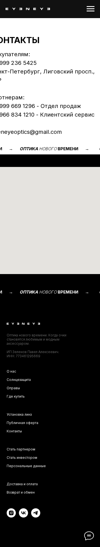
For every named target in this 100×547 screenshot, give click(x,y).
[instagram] (11, 516)
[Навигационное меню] (90, 9)
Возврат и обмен (21, 492)
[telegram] (35, 516)
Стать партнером (21, 449)
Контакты (14, 431)
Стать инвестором (22, 457)
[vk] (23, 516)
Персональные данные (26, 466)
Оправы (13, 388)
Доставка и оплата (22, 484)
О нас (11, 371)
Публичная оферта (22, 423)
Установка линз (19, 414)
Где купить (16, 396)
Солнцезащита (19, 380)
